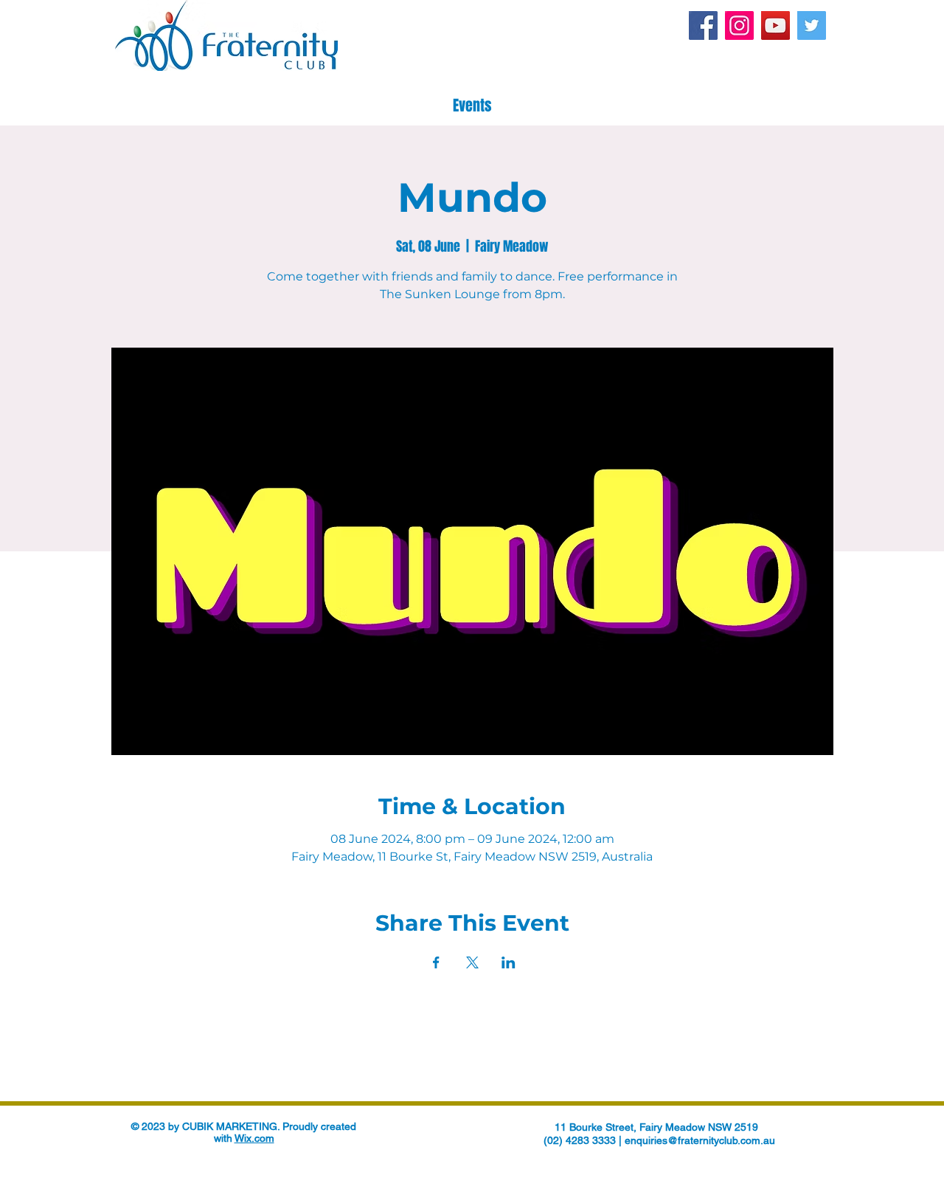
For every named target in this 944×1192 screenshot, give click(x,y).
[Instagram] (739, 25)
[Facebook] (703, 25)
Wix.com (254, 1138)
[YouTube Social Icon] (775, 25)
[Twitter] (811, 25)
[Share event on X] (472, 962)
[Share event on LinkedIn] (509, 962)
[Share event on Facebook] (436, 962)
